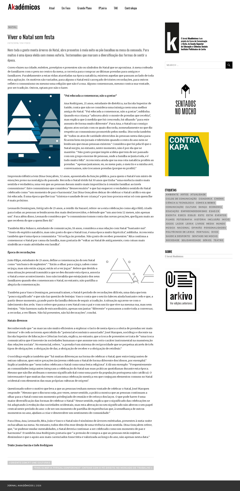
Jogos (170, 224)
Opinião (197, 228)
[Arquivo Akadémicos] (182, 313)
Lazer (180, 224)
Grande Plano (84, 8)
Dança (203, 207)
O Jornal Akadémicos (174, 256)
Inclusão (214, 219)
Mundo (220, 224)
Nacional (183, 228)
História (200, 219)
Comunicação (175, 207)
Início (226, 219)
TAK (116, 8)
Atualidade (198, 194)
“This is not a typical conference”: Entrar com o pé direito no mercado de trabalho (92, 468)
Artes (185, 194)
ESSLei (192, 215)
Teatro (218, 240)
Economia (215, 207)
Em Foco (66, 8)
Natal (12, 27)
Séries (207, 240)
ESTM (209, 215)
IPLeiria (103, 8)
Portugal (203, 232)
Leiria (190, 224)
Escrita (171, 215)
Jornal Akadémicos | (22, 485)
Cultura (191, 207)
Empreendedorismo (194, 211)
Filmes (170, 219)
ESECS (182, 215)
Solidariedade (191, 240)
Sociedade (172, 240)
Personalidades (215, 228)
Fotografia (184, 219)
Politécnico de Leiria (180, 232)
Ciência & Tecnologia (180, 203)
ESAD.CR (214, 211)
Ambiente (172, 194)
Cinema (219, 199)
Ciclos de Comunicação (181, 199)
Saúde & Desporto (178, 236)
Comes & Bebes (205, 203)
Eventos (220, 215)
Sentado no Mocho (205, 236)
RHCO (215, 232)
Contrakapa (131, 8)
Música (170, 228)
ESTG (201, 215)
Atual (52, 8)
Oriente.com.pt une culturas (30, 463)
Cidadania (205, 199)
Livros (200, 224)
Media (210, 224)
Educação (172, 211)
